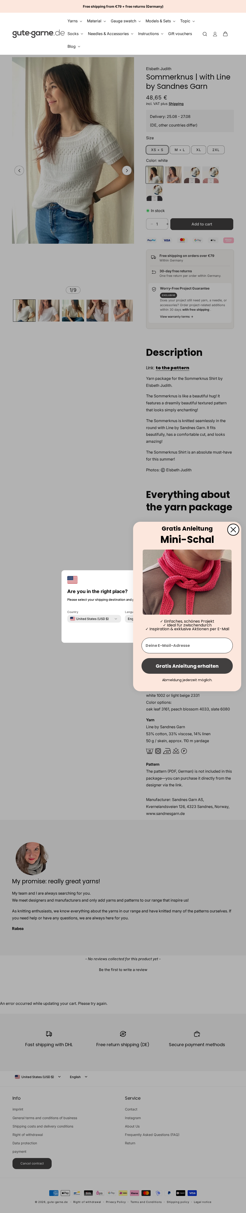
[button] (227, 33)
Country (72, 612)
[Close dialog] (233, 530)
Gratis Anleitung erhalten (187, 666)
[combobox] (89, 618)
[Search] (205, 34)
